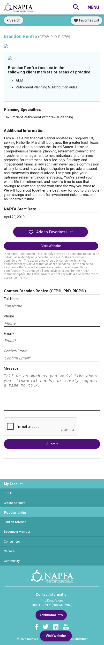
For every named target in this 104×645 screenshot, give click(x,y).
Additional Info (51, 615)
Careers (9, 551)
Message (11, 368)
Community (12, 561)
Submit (52, 444)
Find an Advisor (15, 522)
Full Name (12, 299)
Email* (9, 333)
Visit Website (51, 246)
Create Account (14, 503)
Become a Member (17, 531)
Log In (8, 493)
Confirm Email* (16, 351)
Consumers (12, 541)
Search (14, 20)
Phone (9, 316)
